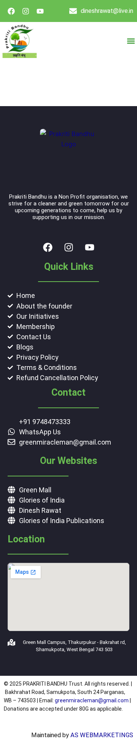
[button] (130, 41)
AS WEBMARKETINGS (101, 735)
